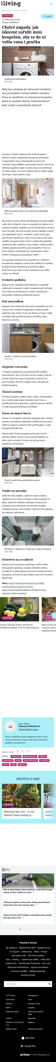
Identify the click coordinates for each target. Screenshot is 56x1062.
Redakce (31, 1022)
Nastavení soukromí (35, 1029)
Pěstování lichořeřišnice (18, 967)
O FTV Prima (10, 995)
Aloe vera (46, 963)
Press (30, 1000)
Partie (36, 951)
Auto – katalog (12, 959)
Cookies (9, 1018)
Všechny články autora (28, 729)
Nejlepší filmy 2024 (27, 948)
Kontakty (31, 1008)
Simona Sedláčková (10, 22)
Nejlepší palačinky (37, 971)
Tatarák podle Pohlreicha (29, 963)
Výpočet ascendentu (39, 967)
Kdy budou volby (19, 955)
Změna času (26, 951)
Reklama (9, 1004)
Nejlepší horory (44, 948)
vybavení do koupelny (21, 254)
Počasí (44, 951)
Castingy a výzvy (34, 1004)
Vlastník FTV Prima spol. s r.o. (15, 1023)
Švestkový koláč (28, 975)
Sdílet (46, 17)
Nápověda (31, 1018)
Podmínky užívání (12, 1012)
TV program (14, 951)
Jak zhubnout (11, 948)
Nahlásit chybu (11, 1029)
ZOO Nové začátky (36, 955)
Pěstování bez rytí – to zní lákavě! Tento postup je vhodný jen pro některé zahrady (19, 813)
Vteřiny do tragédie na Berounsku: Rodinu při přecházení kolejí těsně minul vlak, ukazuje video (26, 903)
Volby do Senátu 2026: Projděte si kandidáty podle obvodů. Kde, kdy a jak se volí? (27, 916)
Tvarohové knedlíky (19, 971)
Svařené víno (11, 963)
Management (33, 995)
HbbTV (8, 1008)
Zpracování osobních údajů (35, 1013)
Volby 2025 (45, 959)
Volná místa (10, 1000)
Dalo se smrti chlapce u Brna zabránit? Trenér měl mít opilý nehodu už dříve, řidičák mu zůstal (27, 891)
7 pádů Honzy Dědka (30, 959)
